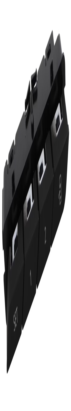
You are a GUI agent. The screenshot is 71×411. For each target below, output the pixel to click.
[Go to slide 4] (2, 220)
